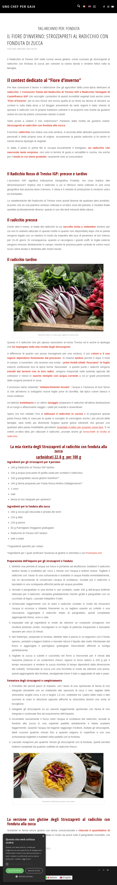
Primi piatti (21, 48)
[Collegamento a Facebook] (104, 6)
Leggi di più (26, 859)
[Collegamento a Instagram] (108, 6)
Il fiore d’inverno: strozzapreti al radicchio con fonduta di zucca (57, 40)
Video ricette (32, 48)
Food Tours (11, 48)
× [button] (43, 836)
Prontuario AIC (93, 552)
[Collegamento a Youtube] (112, 6)
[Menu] (94, 6)
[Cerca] (77, 6)
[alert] (24, 858)
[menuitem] (77, 6)
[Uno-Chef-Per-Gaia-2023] (18, 6)
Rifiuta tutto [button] (34, 871)
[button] (24, 876)
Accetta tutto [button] (14, 871)
